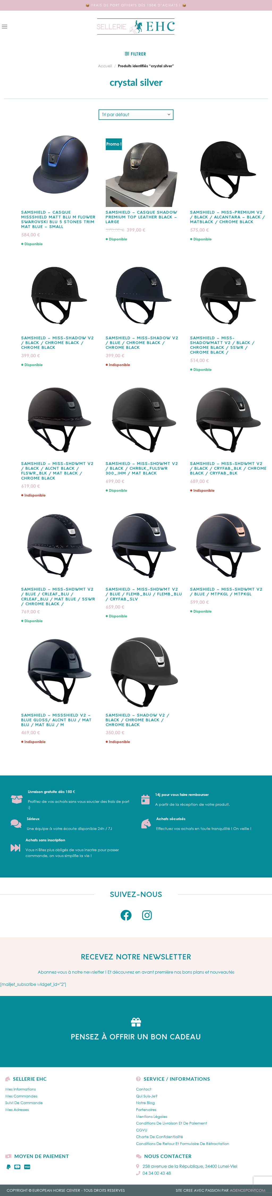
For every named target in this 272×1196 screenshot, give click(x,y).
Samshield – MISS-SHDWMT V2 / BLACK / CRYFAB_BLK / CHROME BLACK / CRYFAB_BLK (228, 469)
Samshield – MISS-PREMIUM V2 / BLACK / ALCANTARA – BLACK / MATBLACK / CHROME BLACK (227, 217)
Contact (143, 1089)
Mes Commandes (21, 1096)
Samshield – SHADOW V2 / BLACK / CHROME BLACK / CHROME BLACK (137, 720)
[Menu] (4, 26)
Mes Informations (20, 1089)
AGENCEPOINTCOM (247, 1190)
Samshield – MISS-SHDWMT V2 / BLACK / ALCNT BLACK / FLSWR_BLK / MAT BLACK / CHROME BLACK (57, 471)
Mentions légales (151, 1116)
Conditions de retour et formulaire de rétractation (182, 1143)
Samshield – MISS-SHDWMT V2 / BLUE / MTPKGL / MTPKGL (226, 592)
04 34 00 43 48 (157, 1173)
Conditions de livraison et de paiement (171, 1123)
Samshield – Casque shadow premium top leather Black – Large (141, 217)
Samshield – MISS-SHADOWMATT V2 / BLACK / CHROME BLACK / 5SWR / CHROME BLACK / (222, 345)
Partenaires (146, 1109)
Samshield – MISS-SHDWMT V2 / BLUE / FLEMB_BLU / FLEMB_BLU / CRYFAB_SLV (144, 594)
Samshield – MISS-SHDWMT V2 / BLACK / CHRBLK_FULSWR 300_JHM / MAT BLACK (142, 469)
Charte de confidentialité (159, 1136)
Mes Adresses (17, 1109)
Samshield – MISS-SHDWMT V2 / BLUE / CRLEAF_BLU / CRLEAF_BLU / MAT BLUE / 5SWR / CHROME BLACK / (58, 597)
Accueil (105, 65)
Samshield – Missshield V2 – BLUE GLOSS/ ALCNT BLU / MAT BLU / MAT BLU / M (56, 720)
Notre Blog (145, 1102)
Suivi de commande (24, 1102)
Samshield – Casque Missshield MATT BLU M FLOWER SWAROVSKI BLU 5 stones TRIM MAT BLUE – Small (58, 220)
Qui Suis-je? (147, 1096)
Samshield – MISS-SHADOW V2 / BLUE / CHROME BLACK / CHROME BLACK (142, 343)
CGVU (141, 1130)
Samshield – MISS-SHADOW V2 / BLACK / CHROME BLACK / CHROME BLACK (57, 343)
